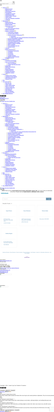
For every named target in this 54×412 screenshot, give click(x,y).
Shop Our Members (12, 156)
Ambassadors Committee (13, 127)
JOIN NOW (2, 97)
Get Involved (10, 148)
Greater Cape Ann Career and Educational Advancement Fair (23, 131)
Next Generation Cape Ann (13, 139)
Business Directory (6, 252)
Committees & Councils (10, 109)
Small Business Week (9, 110)
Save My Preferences (9, 410)
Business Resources (9, 162)
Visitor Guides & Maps (10, 177)
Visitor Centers (8, 112)
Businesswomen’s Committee (14, 134)
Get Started (10, 145)
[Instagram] (2, 96)
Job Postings (33, 252)
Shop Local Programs (9, 155)
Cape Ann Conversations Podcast (12, 123)
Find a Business (8, 182)
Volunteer (7, 142)
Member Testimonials (9, 124)
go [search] (49, 198)
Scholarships (13, 130)
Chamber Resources (9, 163)
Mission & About (8, 104)
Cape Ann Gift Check (9, 184)
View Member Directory (8, 185)
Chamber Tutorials (12, 149)
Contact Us (7, 115)
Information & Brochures (45, 252)
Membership (5, 116)
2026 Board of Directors (10, 107)
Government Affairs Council (14, 136)
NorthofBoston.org (4, 272)
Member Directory (9, 117)
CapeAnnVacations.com (5, 270)
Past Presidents (8, 108)
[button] (1, 203)
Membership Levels (9, 121)
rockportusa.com (8, 181)
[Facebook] (1, 96)
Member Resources (9, 143)
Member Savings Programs (13, 150)
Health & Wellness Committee (14, 137)
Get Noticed (10, 146)
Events (4, 166)
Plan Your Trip (8, 175)
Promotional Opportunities (13, 144)
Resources (5, 152)
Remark (11, 399)
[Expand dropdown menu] (14, 121)
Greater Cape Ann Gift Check (14, 157)
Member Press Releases (10, 159)
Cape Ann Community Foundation (12, 114)
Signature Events (8, 171)
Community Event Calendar (11, 169)
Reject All (8, 390)
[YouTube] (5, 96)
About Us (5, 103)
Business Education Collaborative (15, 129)
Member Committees (9, 125)
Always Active (12, 394)
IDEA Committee (11, 138)
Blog (4, 172)
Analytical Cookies (5, 402)
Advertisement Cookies (6, 406)
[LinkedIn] (4, 96)
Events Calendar (19, 252)
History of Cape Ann (9, 178)
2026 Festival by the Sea (10, 170)
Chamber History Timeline (10, 111)
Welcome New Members (10, 118)
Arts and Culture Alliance (13, 128)
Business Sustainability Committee (15, 132)
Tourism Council (11, 141)
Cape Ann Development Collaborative (16, 135)
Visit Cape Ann (6, 174)
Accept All (13, 390)
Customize (3, 390)
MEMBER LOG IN (4, 98)
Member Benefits (8, 119)
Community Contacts (9, 165)
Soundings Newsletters (10, 164)
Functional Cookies (5, 399)
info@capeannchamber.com (6, 260)
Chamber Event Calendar (10, 168)
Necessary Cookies (5, 394)
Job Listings (7, 161)
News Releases (13, 252)
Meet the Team (8, 105)
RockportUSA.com (4, 271)
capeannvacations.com (10, 179)
